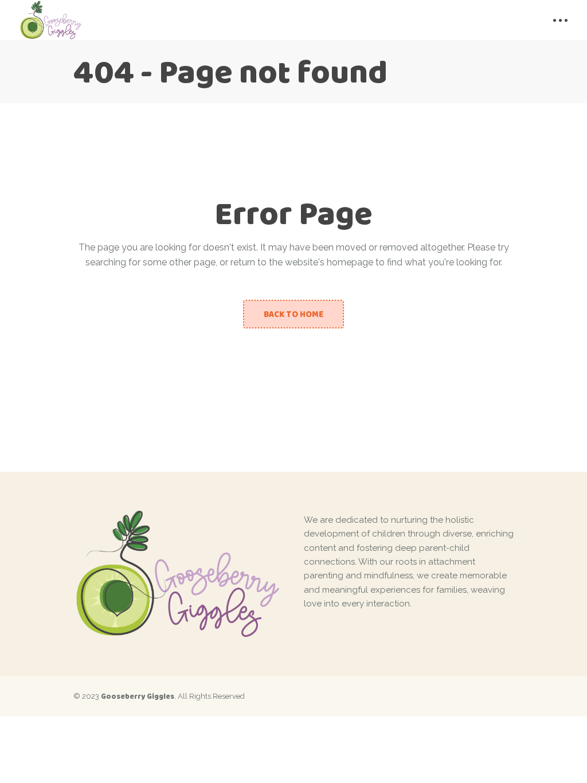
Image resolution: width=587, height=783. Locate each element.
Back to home (293, 314)
